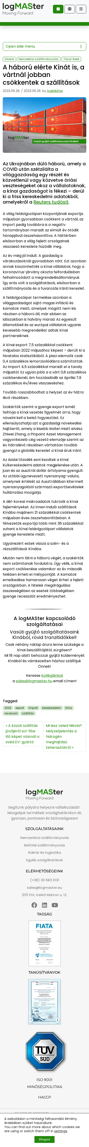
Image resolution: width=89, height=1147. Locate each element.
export (20, 708)
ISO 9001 (44, 1080)
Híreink (9, 59)
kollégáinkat (52, 675)
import (33, 708)
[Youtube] (55, 905)
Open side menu (20, 46)
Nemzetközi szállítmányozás (38, 59)
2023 (8, 708)
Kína (68, 708)
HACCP (44, 1097)
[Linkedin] (44, 905)
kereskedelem (51, 708)
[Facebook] (34, 905)
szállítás (28, 713)
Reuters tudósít (51, 202)
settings (60, 1131)
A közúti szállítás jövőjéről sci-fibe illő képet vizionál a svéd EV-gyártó (22, 734)
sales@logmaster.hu (34, 681)
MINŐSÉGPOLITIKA (44, 1087)
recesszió (11, 713)
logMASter (55, 91)
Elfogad (44, 1139)
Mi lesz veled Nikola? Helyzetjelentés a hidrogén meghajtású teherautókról (64, 736)
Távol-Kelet (71, 59)
